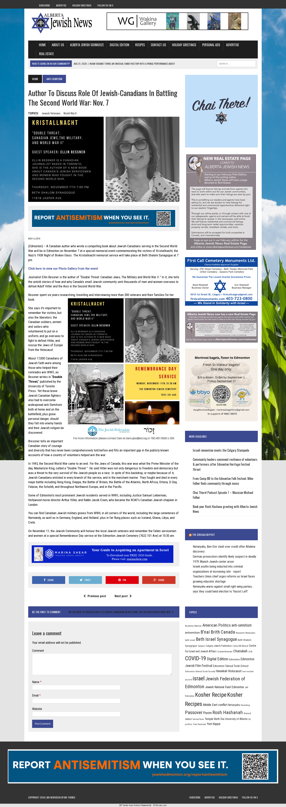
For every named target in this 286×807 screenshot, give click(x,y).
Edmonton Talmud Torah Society (200, 671)
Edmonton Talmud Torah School (230, 665)
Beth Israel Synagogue (216, 639)
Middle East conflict (215, 705)
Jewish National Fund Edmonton (224, 687)
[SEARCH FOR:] (236, 63)
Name (36, 682)
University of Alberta (236, 718)
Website (37, 709)
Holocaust (234, 671)
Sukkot (188, 719)
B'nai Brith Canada (218, 632)
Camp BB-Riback (240, 646)
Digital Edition (119, 44)
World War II (69, 113)
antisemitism (192, 632)
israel (199, 678)
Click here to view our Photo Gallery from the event (63, 268)
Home (42, 44)
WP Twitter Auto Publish (130, 805)
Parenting (245, 705)
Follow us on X (105, 5)
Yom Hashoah (199, 724)
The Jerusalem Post (203, 534)
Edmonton (234, 659)
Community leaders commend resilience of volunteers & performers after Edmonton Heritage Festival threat (225, 464)
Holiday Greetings (81, 5)
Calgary (201, 646)
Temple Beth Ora (214, 719)
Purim (207, 713)
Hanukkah (221, 671)
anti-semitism (242, 625)
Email (35, 695)
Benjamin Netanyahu (245, 632)
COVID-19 (195, 658)
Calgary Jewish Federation (219, 645)
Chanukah (240, 651)
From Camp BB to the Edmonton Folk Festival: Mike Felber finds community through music (223, 481)
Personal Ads (211, 44)
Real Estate (46, 53)
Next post (121, 596)
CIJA (250, 651)
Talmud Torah (198, 719)
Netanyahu (234, 705)
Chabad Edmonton (224, 651)
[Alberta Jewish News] (64, 23)
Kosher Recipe (210, 694)
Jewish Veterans (51, 113)
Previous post (97, 596)
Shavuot (247, 713)
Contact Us (158, 44)
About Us (58, 44)
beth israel (190, 640)
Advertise (61, 5)
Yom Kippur (214, 724)
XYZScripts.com (160, 805)
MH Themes (69, 797)
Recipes (140, 44)
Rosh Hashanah (227, 712)
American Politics (216, 625)
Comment (38, 650)
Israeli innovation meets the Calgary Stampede (221, 450)
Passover (194, 712)
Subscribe (44, 5)
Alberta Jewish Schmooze (87, 44)
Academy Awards (193, 625)
